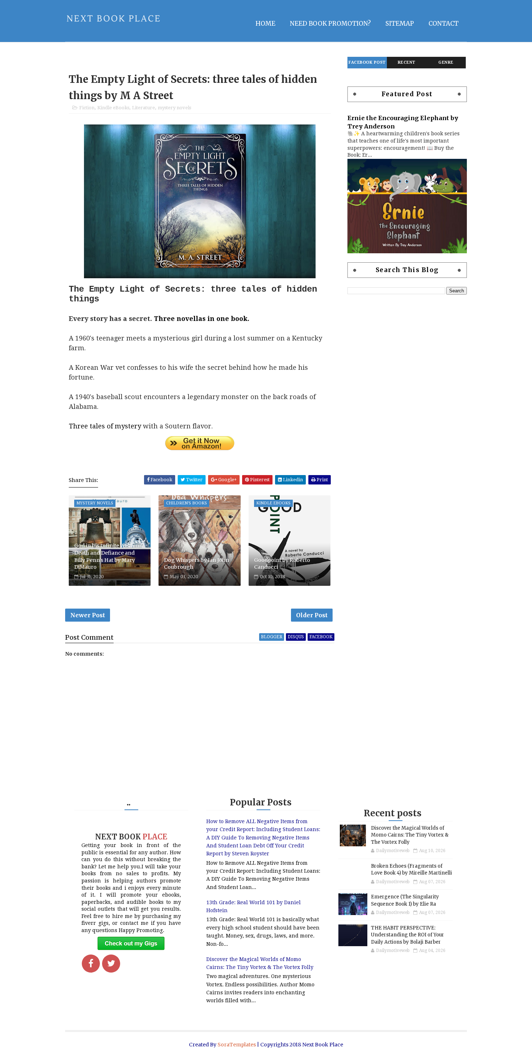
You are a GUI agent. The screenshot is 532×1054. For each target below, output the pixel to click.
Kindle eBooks (113, 107)
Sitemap (399, 23)
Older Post (312, 615)
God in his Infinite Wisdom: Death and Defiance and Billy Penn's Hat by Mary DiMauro (108, 556)
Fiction (86, 107)
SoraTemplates (237, 1044)
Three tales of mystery (105, 426)
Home (265, 23)
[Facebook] (91, 963)
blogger (271, 636)
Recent (406, 62)
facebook (321, 636)
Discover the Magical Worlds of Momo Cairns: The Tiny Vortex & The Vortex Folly (409, 835)
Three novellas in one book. (201, 318)
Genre (445, 62)
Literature (143, 107)
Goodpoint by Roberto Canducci (282, 564)
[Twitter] (111, 963)
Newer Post (87, 615)
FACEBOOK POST (367, 62)
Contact (443, 23)
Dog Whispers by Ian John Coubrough (196, 564)
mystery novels (174, 107)
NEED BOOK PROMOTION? (330, 23)
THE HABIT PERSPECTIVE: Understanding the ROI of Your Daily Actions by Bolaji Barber (407, 935)
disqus (296, 636)
